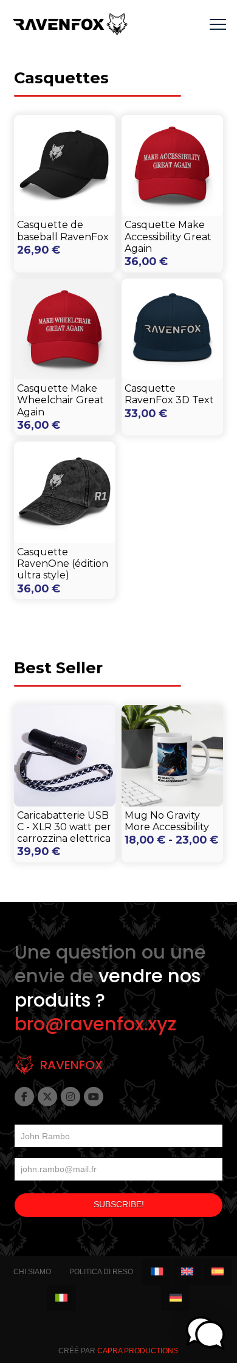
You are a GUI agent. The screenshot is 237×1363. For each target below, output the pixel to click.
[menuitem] (156, 1272)
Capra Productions (137, 1351)
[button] (218, 24)
